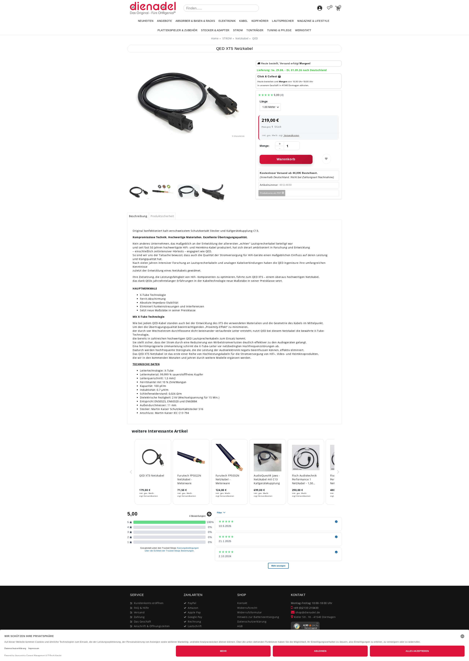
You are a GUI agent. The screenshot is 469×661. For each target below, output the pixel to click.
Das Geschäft (142, 621)
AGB (240, 626)
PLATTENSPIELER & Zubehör (177, 30)
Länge (264, 101)
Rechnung (194, 621)
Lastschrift (195, 626)
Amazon (193, 608)
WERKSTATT (303, 30)
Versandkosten (291, 135)
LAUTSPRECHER (283, 20)
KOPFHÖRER (260, 20)
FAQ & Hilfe (141, 608)
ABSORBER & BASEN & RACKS (195, 20)
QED (255, 38)
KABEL (243, 20)
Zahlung (139, 617)
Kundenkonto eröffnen (149, 603)
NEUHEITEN (146, 20)
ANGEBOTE (164, 20)
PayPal (192, 603)
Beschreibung (138, 216)
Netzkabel (242, 38)
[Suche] (261, 8)
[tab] (138, 216)
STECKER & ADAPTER (215, 30)
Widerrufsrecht (247, 608)
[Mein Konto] (320, 8)
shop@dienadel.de (307, 612)
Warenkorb (286, 159)
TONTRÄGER (254, 30)
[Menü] (317, 624)
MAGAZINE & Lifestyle (313, 20)
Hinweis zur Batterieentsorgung (258, 617)
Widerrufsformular (249, 612)
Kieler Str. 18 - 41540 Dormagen (314, 617)
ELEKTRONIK (227, 20)
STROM (238, 30)
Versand (139, 612)
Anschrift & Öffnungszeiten (152, 626)
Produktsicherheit (162, 216)
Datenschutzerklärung (251, 621)
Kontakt (242, 603)
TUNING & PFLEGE (279, 30)
